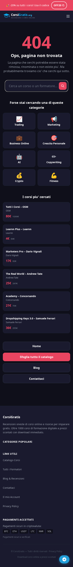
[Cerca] (63, 86)
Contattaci (36, 379)
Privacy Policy (11, 506)
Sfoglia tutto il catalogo (36, 357)
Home (36, 346)
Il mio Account (11, 497)
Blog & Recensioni (13, 478)
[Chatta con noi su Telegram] (64, 559)
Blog (36, 368)
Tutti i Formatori (12, 469)
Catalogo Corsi (11, 460)
